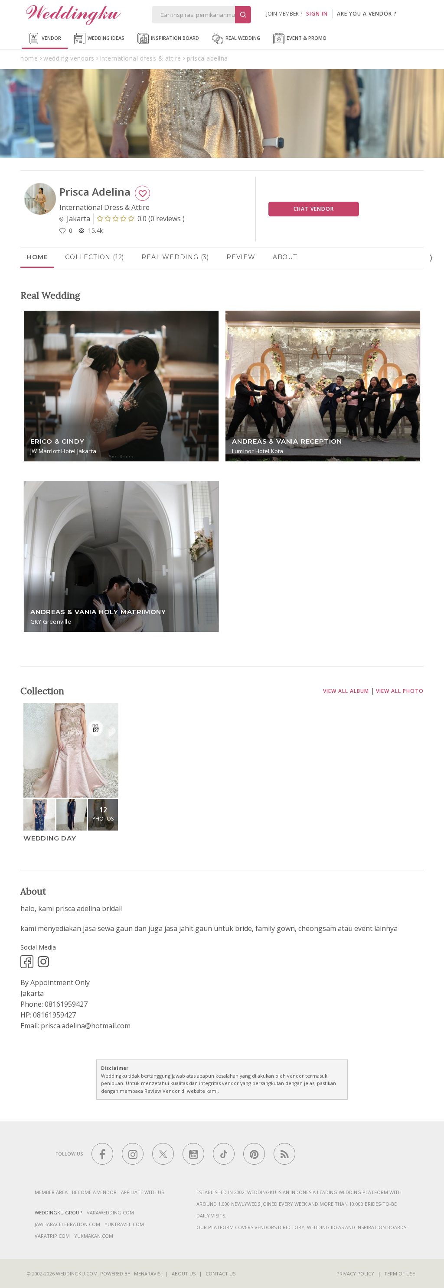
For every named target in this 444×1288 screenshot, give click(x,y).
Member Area (51, 1192)
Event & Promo (305, 38)
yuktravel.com (124, 1224)
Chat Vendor (314, 209)
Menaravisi (148, 1273)
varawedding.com (110, 1212)
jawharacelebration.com (67, 1224)
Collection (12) (94, 257)
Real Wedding (242, 38)
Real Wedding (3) (175, 257)
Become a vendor (94, 1192)
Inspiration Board (174, 38)
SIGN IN (317, 13)
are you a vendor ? (367, 13)
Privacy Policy (355, 1273)
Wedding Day (49, 838)
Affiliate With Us (142, 1192)
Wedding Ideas (105, 38)
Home (37, 257)
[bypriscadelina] (26, 961)
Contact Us (220, 1273)
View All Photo (400, 691)
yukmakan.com (93, 1236)
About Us (184, 1273)
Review (240, 257)
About (285, 257)
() (161, 218)
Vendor (50, 38)
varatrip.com (52, 1236)
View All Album (346, 691)
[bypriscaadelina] (43, 961)
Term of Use (399, 1273)
